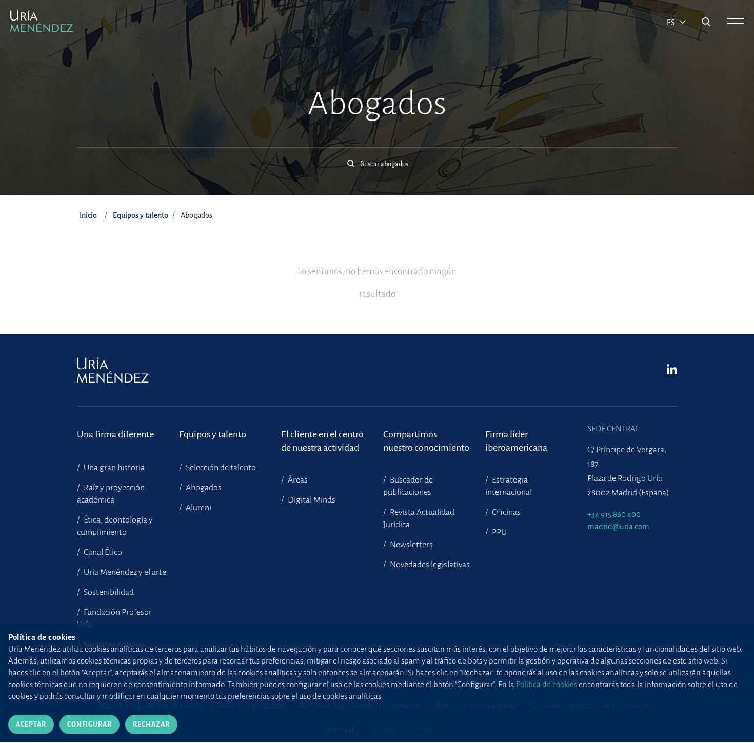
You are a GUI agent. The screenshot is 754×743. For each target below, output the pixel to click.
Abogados (203, 487)
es (672, 22)
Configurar (89, 724)
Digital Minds (310, 500)
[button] (377, 158)
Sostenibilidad (108, 592)
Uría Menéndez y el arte (124, 572)
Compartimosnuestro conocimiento (426, 441)
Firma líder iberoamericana (516, 441)
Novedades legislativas (429, 564)
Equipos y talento (140, 215)
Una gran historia (113, 467)
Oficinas (505, 512)
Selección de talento (220, 467)
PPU (498, 532)
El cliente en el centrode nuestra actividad (322, 441)
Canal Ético (102, 552)
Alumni (197, 507)
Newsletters (410, 544)
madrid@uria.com (618, 526)
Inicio (88, 215)
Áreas (297, 480)
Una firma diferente (115, 434)
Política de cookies (546, 684)
